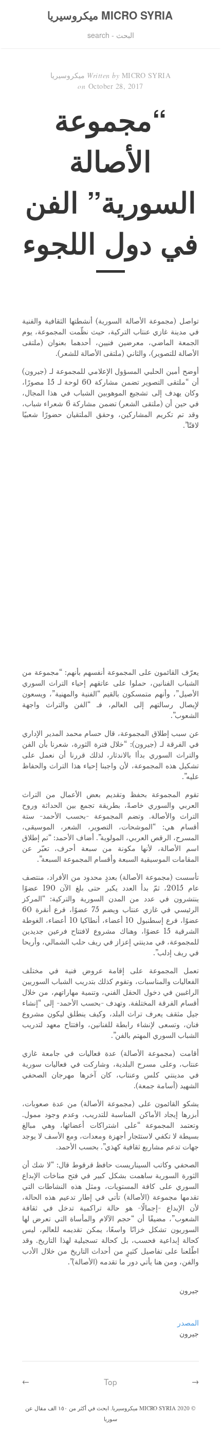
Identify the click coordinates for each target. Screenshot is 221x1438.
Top (110, 1381)
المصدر (188, 1323)
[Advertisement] (110, 548)
